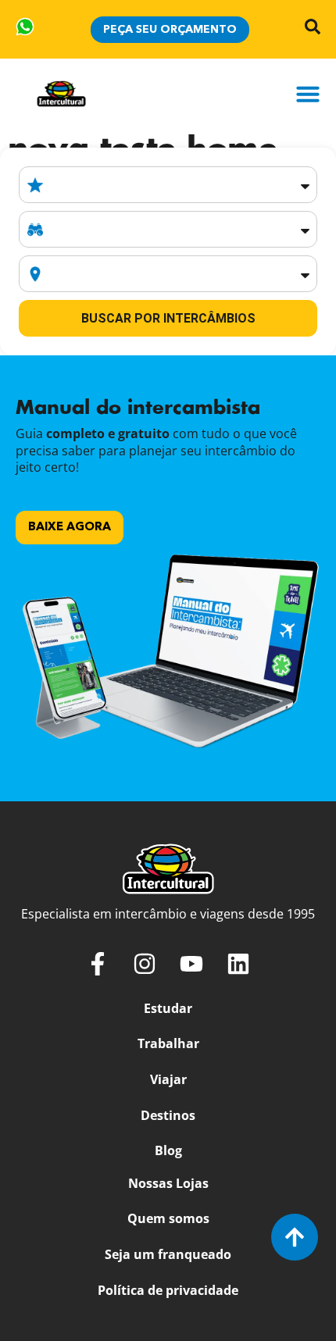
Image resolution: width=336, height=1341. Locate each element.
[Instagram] (144, 963)
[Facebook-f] (97, 963)
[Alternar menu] (307, 93)
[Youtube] (191, 963)
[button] (69, 527)
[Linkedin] (238, 963)
